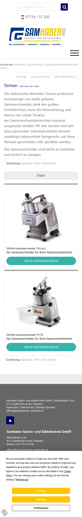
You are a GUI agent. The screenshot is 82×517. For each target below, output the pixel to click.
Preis (38, 163)
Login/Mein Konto (40, 76)
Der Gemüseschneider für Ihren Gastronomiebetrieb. (39, 252)
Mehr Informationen (41, 261)
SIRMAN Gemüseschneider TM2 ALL (26, 248)
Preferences (41, 508)
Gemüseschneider (67, 64)
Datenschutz (27, 407)
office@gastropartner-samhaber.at (27, 449)
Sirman (3, 68)
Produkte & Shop (23, 64)
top (10, 420)
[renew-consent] (4, 512)
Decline (41, 499)
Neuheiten (49, 163)
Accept (41, 491)
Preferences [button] (22, 479)
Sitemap (39, 407)
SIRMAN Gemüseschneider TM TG (24, 335)
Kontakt (50, 407)
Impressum (12, 407)
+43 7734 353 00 (24, 444)
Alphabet (26, 163)
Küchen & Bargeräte (44, 64)
